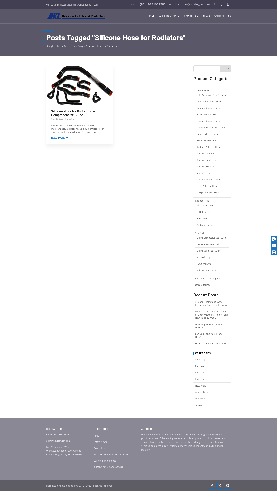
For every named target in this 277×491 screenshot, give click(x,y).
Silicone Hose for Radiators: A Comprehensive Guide (73, 113)
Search (225, 68)
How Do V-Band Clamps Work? (211, 343)
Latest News (100, 441)
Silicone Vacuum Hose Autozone (111, 454)
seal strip (200, 398)
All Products (167, 16)
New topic (200, 385)
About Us (190, 16)
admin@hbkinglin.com (58, 440)
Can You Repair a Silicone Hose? (208, 335)
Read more (58, 137)
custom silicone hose (105, 460)
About (97, 435)
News (206, 16)
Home (151, 16)
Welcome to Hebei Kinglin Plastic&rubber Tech (72, 4)
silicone (69, 118)
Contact (219, 16)
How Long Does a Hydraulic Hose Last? (209, 326)
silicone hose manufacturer (108, 466)
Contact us (99, 448)
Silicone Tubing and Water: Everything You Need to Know (211, 303)
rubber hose (201, 392)
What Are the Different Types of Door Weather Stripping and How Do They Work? (211, 314)
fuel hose (200, 366)
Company (200, 359)
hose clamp (201, 372)
